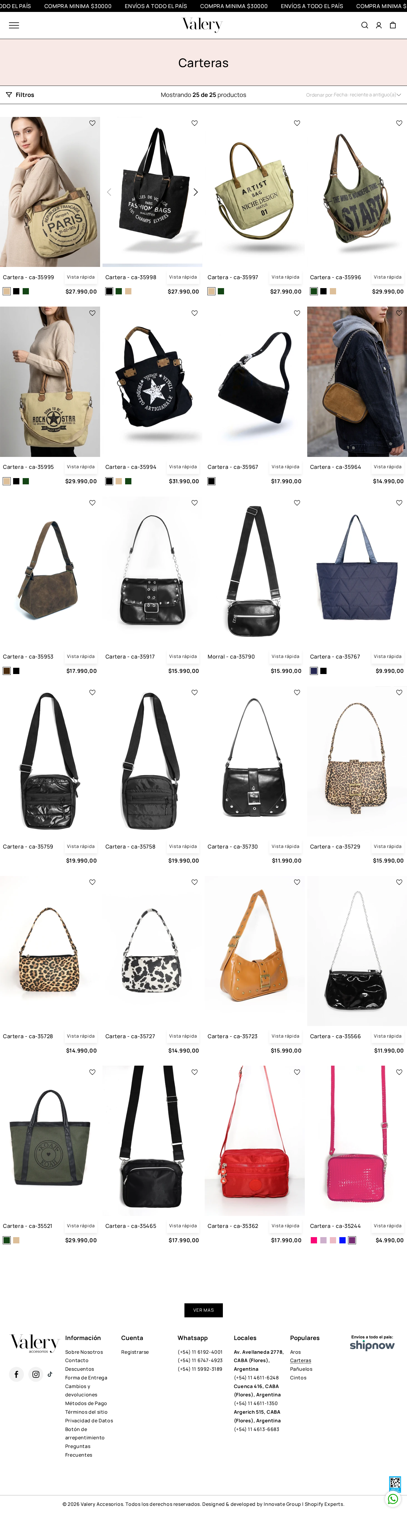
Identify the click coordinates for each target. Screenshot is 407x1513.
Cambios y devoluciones (81, 1390)
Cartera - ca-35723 (233, 1036)
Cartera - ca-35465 (130, 1225)
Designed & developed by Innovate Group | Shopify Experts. (273, 1504)
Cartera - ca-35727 (130, 1036)
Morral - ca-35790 (231, 656)
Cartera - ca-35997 (233, 277)
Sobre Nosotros (84, 1352)
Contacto (77, 1360)
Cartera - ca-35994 (131, 466)
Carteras (300, 1360)
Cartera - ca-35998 (131, 277)
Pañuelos (301, 1369)
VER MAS (203, 1310)
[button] (365, 25)
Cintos (298, 1377)
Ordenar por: (320, 95)
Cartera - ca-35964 (335, 466)
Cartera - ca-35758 (130, 846)
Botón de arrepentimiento (85, 1433)
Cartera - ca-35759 (28, 846)
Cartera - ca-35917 (130, 656)
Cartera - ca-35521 (27, 1225)
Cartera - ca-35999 (28, 277)
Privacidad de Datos (89, 1420)
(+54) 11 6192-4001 (200, 1352)
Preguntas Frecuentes (78, 1450)
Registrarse (135, 1352)
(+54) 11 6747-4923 (200, 1360)
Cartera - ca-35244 (335, 1225)
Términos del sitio (86, 1412)
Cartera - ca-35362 (233, 1225)
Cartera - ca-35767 (335, 656)
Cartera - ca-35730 (233, 846)
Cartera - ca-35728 (28, 1036)
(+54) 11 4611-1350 (257, 1395)
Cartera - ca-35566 (335, 1036)
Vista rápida (81, 277)
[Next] (195, 192)
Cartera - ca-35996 (335, 277)
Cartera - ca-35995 (28, 466)
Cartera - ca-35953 (28, 656)
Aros (295, 1352)
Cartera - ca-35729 (335, 846)
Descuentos (79, 1369)
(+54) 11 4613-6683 (257, 1420)
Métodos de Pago (86, 1403)
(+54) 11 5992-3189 (200, 1369)
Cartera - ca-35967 (233, 466)
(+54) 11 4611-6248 (259, 1365)
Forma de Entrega (86, 1377)
